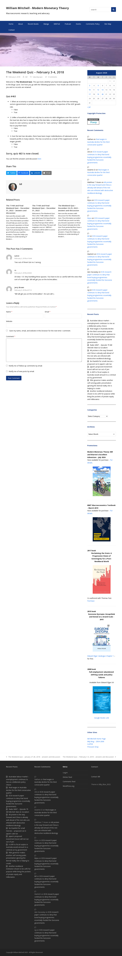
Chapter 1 (110, 656)
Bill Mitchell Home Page (96, 739)
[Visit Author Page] (13, 187)
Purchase (90, 601)
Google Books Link (101, 718)
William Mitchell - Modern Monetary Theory (37, 8)
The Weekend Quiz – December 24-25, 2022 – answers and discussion (68, 208)
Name (9, 312)
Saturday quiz (38, 77)
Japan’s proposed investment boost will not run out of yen (17, 839)
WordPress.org (68, 786)
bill (26, 77)
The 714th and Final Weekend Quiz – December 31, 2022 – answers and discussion (17, 209)
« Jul (88, 107)
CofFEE (90, 744)
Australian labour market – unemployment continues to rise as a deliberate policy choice (101, 323)
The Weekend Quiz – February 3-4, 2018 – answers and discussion (88, 757)
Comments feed (69, 781)
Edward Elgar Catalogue (96, 656)
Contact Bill (95, 776)
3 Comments (52, 77)
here (39, 159)
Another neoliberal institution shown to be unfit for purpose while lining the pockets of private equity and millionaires (18, 871)
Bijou (89, 218)
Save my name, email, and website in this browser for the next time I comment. (40, 331)
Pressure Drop (93, 747)
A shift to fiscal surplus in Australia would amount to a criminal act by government (101, 375)
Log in (65, 772)
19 (98, 94)
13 (102, 90)
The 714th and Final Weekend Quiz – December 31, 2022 (44, 208)
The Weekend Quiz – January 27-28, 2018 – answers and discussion (33, 757)
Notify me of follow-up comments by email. (25, 366)
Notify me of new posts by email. (21, 371)
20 (102, 94)
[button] (11, 173)
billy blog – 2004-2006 (95, 741)
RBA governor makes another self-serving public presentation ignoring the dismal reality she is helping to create (17, 858)
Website (9, 321)
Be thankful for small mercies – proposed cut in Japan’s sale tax (16, 831)
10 (90, 90)
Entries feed (67, 777)
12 (98, 90)
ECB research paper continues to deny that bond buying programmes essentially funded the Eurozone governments (99, 157)
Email (47, 312)
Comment (10, 336)
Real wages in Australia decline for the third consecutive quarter (98, 142)
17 (90, 94)
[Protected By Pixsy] (93, 124)
